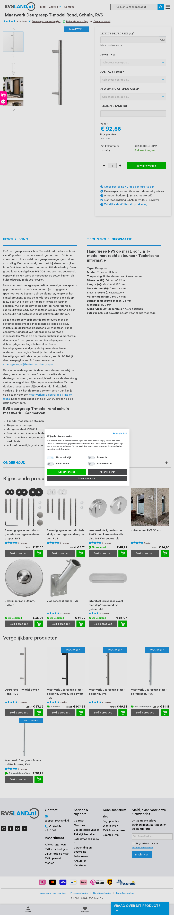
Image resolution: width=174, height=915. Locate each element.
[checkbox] (91, 457)
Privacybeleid (120, 433)
